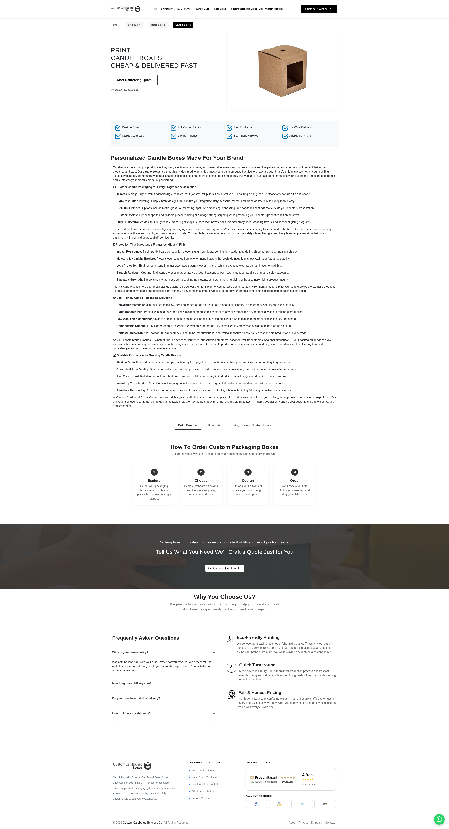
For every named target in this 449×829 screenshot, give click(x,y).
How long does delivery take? (132, 683)
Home (114, 24)
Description (215, 425)
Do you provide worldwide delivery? (136, 698)
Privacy (303, 822)
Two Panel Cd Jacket (204, 784)
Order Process (187, 425)
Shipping (316, 822)
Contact (330, 822)
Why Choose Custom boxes (252, 425)
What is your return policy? (130, 652)
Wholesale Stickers (203, 791)
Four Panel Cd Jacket (204, 777)
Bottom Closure (201, 798)
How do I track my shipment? (131, 713)
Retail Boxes (158, 24)
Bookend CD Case (203, 770)
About (292, 822)
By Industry (134, 24)
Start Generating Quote (134, 80)
